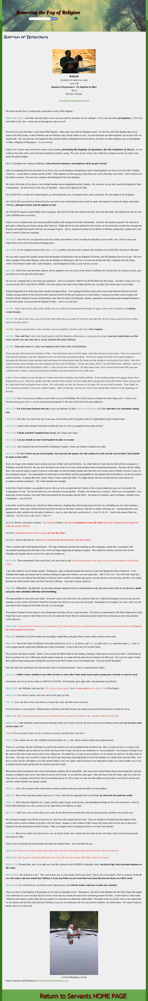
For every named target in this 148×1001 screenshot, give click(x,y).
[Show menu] (76, 18)
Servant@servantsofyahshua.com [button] (53, 980)
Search (54, 18)
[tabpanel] (74, 515)
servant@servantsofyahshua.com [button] (74, 101)
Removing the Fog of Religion (48, 12)
